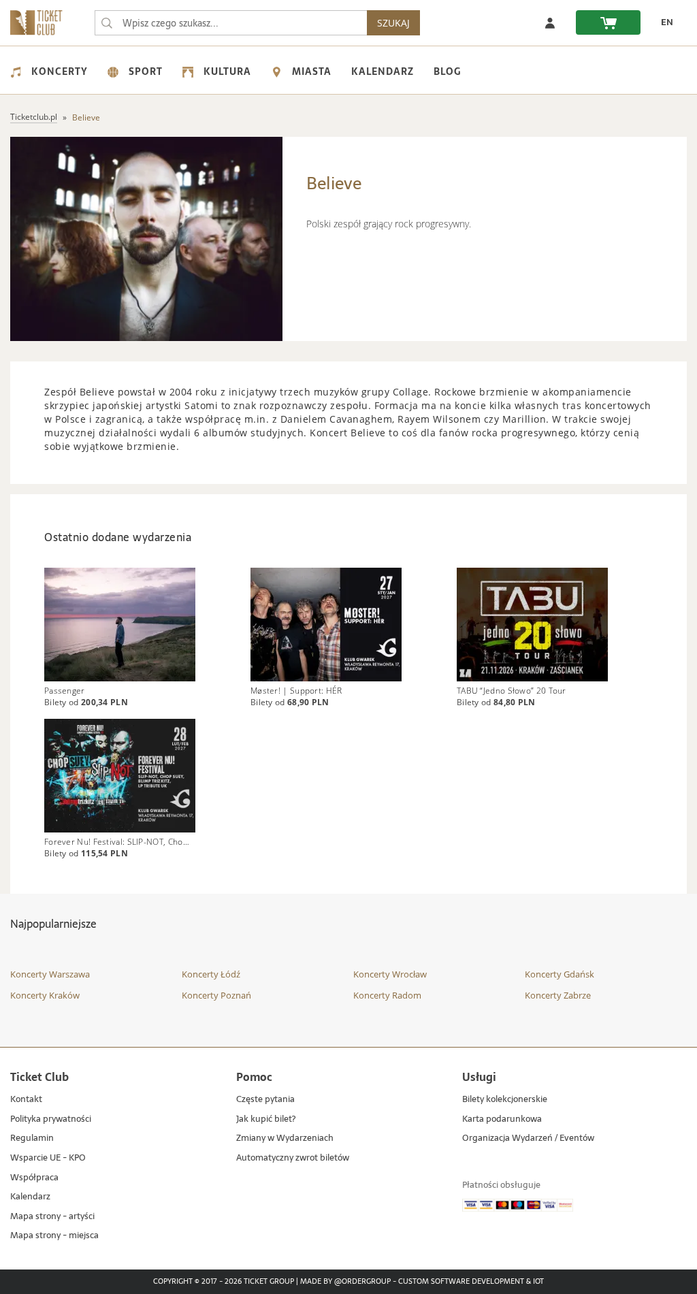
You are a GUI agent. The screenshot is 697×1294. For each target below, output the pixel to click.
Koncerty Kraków (45, 995)
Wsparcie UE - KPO (48, 1158)
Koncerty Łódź (211, 974)
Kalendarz (382, 71)
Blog (447, 71)
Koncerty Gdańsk (559, 974)
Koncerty (59, 71)
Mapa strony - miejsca (54, 1235)
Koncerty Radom (387, 995)
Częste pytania (265, 1099)
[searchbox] (231, 22)
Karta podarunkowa (502, 1119)
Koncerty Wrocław (390, 974)
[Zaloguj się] (550, 22)
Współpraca (34, 1177)
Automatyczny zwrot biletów (292, 1158)
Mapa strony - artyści (52, 1216)
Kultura (227, 71)
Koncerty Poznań (216, 995)
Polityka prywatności (50, 1119)
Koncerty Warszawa (50, 974)
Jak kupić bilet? (265, 1119)
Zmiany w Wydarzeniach (285, 1138)
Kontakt (26, 1099)
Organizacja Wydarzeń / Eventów (528, 1138)
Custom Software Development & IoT (471, 1281)
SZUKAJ (393, 22)
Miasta (311, 71)
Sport (146, 71)
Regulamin (32, 1138)
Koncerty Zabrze (558, 995)
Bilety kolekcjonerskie (504, 1099)
